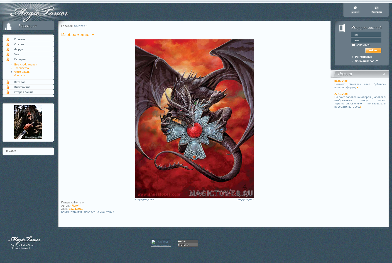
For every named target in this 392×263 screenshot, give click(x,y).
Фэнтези (19, 75)
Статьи (19, 44)
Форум (18, 49)
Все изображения (25, 64)
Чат (16, 54)
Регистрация (363, 56)
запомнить (363, 45)
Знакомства (22, 87)
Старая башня (23, 92)
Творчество (21, 68)
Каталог (19, 82)
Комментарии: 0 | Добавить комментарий (87, 212)
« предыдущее (144, 199)
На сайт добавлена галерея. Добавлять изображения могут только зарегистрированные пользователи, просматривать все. (360, 102)
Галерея (20, 59)
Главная (19, 39)
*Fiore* (74, 205)
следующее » (245, 199)
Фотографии (22, 71)
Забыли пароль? (366, 61)
